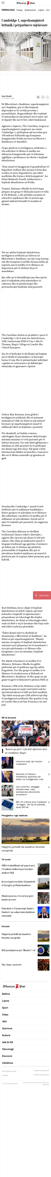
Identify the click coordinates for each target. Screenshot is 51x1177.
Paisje (19, 10)
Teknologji (8, 10)
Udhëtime (7, 1062)
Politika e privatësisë (41, 1075)
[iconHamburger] (3, 3)
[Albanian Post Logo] (25, 3)
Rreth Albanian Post (9, 1071)
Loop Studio (42, 1082)
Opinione (7, 1028)
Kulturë (6, 1035)
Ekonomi (7, 1056)
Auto (48, 10)
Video (5, 1014)
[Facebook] (38, 97)
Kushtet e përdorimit (41, 1071)
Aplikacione (30, 10)
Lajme (5, 1000)
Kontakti (5, 1075)
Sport (5, 1007)
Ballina (6, 993)
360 (4, 1021)
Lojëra (41, 10)
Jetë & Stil (7, 1042)
